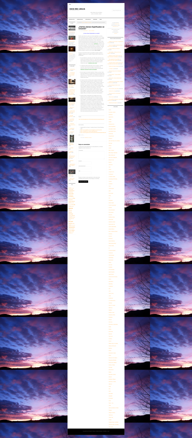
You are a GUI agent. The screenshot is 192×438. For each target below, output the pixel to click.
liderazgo (71, 213)
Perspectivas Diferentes (112, 360)
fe (74, 204)
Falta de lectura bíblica (112, 243)
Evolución (110, 236)
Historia (110, 262)
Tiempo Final (111, 417)
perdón (70, 223)
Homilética (110, 267)
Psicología (110, 367)
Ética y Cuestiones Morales (113, 231)
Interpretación (111, 281)
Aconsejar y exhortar (112, 112)
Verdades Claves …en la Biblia (113, 422)
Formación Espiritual (112, 250)
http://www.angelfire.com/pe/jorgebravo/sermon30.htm (91, 129)
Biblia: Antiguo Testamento (113, 152)
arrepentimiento (71, 190)
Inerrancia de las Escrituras (113, 276)
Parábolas (110, 348)
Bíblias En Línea (111, 159)
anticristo (72, 188)
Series (110, 391)
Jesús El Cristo (111, 293)
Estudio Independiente (112, 226)
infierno (70, 210)
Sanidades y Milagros (88, 137)
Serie (109, 388)
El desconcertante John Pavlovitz (114, 48)
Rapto (70, 225)
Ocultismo (110, 338)
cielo (72, 193)
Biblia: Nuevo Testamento (113, 157)
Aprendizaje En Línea (112, 131)
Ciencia (110, 169)
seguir (73, 230)
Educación (110, 214)
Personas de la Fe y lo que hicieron (114, 93)
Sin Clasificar (111, 398)
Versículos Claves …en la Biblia (114, 424)
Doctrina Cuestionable (112, 205)
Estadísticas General (112, 221)
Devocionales (111, 193)
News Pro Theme (92, 431)
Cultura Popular (111, 188)
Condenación (111, 174)
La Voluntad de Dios (112, 300)
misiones (73, 215)
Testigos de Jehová (112, 412)
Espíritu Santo (111, 219)
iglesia (71, 208)
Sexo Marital (111, 393)
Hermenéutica (111, 257)
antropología (71, 189)
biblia (70, 193)
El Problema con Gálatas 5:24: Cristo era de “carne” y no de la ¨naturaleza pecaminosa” (72, 92)
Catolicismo (111, 164)
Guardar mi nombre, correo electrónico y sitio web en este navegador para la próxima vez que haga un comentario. (89, 178)
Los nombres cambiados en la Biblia (71, 120)
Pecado (110, 350)
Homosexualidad (111, 269)
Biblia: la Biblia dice (112, 155)
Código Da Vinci (111, 171)
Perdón (110, 355)
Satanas (70, 230)
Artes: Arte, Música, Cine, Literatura (114, 140)
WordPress (105, 431)
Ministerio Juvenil (111, 312)
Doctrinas (110, 207)
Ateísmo (110, 145)
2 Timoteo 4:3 (111, 68)
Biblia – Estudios (111, 150)
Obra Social (110, 336)
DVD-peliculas (111, 212)
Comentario (80, 150)
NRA (73, 218)
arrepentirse (71, 192)
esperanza (71, 199)
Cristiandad (110, 183)
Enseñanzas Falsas (112, 217)
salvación (70, 228)
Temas (110, 405)
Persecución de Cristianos (113, 357)
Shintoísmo (71, 160)
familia (72, 204)
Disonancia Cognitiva (72, 41)
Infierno (110, 279)
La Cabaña (71, 147)
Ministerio (70, 215)
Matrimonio (110, 307)
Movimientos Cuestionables (113, 324)
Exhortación (111, 238)
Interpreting (110, 283)
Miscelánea (110, 317)
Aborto (110, 109)
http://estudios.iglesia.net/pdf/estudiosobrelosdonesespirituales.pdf (93, 132)
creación (70, 198)
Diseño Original (111, 202)
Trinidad (110, 419)
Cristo (110, 186)
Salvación (110, 376)
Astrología (110, 143)
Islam (109, 288)
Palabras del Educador (112, 345)
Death (110, 190)
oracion (70, 219)
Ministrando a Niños (112, 314)
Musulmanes (111, 331)
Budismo (110, 162)
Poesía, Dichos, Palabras (112, 362)
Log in (108, 431)
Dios (74, 198)
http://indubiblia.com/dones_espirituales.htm (88, 131)
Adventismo (111, 114)
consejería (71, 196)
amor (70, 188)
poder (73, 223)
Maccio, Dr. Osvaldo (112, 305)
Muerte (110, 326)
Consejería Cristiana (112, 176)
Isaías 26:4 (115, 33)
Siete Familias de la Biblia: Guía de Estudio (72, 86)
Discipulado (111, 200)
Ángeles (110, 119)
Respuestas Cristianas (112, 374)
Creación (110, 181)
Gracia (70, 206)
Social (110, 400)
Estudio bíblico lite (112, 224)
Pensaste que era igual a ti (113, 102)
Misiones (110, 319)
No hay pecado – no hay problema (114, 74)
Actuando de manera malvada (114, 66)
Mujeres (110, 329)
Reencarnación (111, 369)
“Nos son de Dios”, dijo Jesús (113, 88)
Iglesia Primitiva (111, 274)
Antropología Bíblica (112, 126)
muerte (70, 217)
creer (72, 198)
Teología (110, 410)
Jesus (70, 212)
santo (73, 228)
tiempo (70, 231)
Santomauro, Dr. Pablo (112, 381)
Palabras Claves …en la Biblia (113, 343)
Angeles (110, 121)
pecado (71, 221)
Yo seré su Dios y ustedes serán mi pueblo (72, 112)
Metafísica (110, 310)
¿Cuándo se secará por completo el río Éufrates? (72, 103)
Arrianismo (110, 138)
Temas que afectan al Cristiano (114, 407)
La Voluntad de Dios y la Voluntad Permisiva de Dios (72, 73)
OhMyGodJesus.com (115, 26)
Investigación (111, 286)
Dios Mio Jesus (77, 9)
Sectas (110, 386)
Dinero (110, 195)
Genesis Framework (99, 431)
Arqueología (111, 133)
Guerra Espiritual (111, 255)
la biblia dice (111, 298)
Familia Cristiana (111, 245)
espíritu (70, 201)
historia (72, 206)
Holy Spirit (110, 264)
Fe (109, 248)
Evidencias (110, 233)
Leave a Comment (91, 30)
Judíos (110, 295)
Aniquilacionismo (111, 124)
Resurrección (73, 225)
